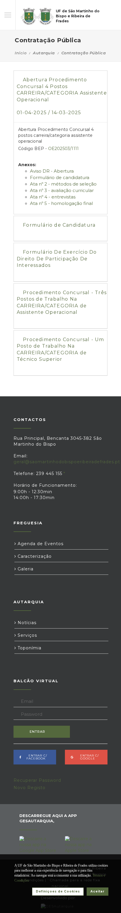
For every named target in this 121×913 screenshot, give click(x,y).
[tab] (60, 96)
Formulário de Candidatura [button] (59, 225)
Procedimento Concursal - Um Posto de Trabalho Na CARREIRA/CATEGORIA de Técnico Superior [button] (60, 349)
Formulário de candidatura (59, 177)
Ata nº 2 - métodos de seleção (63, 184)
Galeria (24, 569)
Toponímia (28, 648)
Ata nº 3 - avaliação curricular (62, 190)
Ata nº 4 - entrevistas (52, 197)
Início (20, 52)
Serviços (26, 635)
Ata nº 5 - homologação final (61, 203)
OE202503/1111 (63, 148)
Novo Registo (30, 787)
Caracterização (34, 556)
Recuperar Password (37, 780)
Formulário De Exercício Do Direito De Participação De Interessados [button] (57, 258)
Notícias (26, 622)
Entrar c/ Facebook (36, 757)
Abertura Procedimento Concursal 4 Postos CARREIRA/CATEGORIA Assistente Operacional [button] (62, 96)
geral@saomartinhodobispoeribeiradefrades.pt (67, 461)
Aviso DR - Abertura (52, 171)
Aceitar (97, 891)
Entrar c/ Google (88, 757)
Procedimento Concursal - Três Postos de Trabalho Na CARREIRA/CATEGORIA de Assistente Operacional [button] (62, 302)
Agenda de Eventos (39, 543)
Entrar (37, 732)
